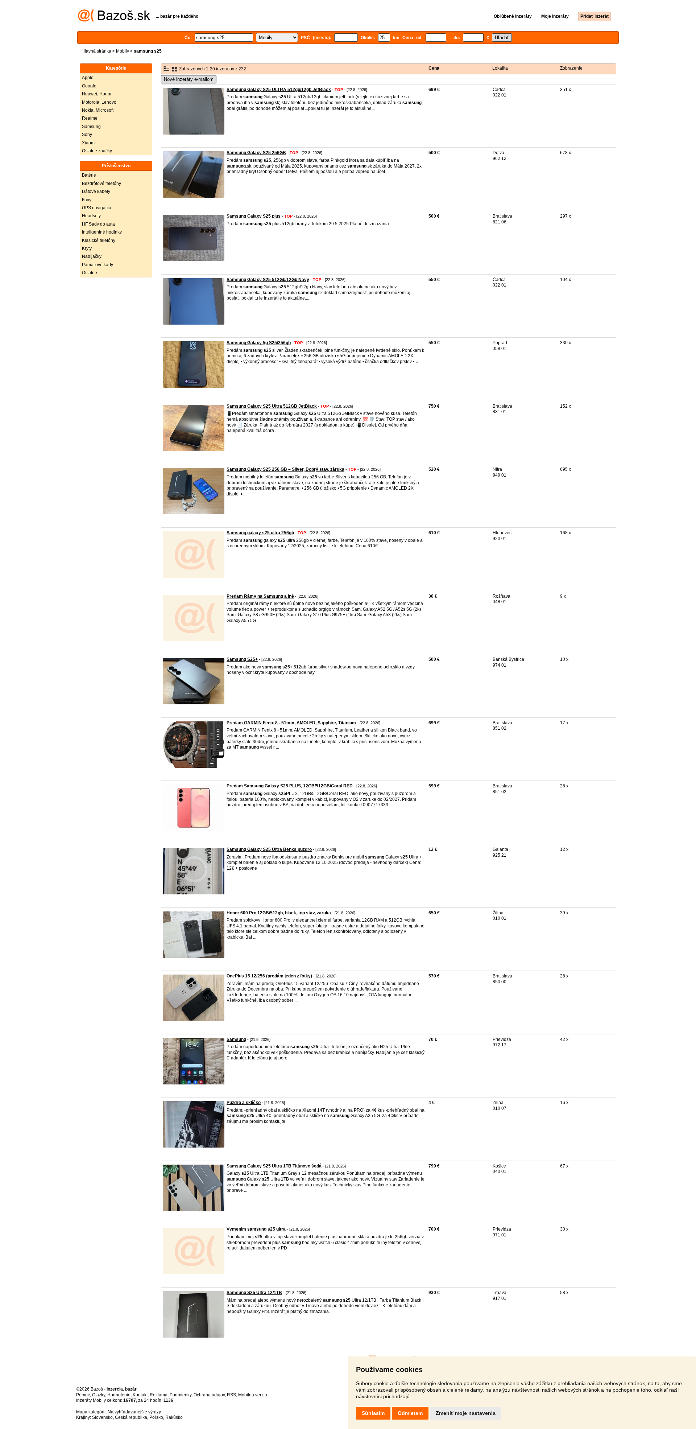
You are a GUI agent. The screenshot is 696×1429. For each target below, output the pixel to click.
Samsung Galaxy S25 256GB (256, 152)
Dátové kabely (96, 191)
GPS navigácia (96, 207)
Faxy (86, 199)
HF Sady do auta (98, 224)
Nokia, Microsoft (97, 110)
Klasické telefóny (98, 240)
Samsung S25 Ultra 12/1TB (254, 1292)
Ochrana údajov (209, 1394)
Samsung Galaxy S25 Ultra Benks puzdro (269, 849)
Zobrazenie (571, 68)
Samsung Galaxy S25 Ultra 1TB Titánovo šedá (274, 1166)
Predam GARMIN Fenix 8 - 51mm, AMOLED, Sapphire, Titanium (291, 722)
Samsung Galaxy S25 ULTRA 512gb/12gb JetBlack (279, 89)
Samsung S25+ (242, 659)
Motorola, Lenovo (99, 102)
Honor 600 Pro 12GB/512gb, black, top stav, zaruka (279, 912)
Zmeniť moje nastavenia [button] (466, 1413)
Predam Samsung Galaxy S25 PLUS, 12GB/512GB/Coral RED (290, 785)
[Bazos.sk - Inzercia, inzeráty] (114, 20)
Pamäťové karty (97, 264)
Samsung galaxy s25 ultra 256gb (260, 532)
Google (89, 85)
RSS (231, 1394)
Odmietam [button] (410, 1413)
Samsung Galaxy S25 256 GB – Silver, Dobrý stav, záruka (285, 469)
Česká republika (131, 1417)
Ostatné (89, 272)
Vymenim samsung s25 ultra (256, 1229)
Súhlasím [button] (373, 1413)
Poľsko (156, 1417)
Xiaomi (89, 142)
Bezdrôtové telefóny (101, 183)
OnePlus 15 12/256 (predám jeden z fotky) (269, 976)
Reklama (158, 1394)
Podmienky (180, 1394)
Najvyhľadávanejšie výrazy (134, 1411)
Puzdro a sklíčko (244, 1102)
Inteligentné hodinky (102, 232)
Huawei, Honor (97, 93)
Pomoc (83, 1394)
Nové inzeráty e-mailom (189, 79)
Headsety (91, 215)
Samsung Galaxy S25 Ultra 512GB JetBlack (272, 406)
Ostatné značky (97, 150)
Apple (88, 77)
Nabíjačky (92, 256)
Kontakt (140, 1394)
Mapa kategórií (90, 1411)
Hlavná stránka (96, 51)
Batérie (89, 175)
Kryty (87, 248)
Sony (87, 134)
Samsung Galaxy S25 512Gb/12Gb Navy (268, 279)
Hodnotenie (118, 1394)
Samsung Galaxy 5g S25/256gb (259, 342)
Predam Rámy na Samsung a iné (260, 596)
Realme (90, 118)
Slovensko (102, 1417)
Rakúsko (174, 1417)
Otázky (98, 1394)
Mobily (122, 51)
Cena (433, 68)
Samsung (91, 126)
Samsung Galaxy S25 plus (254, 216)
